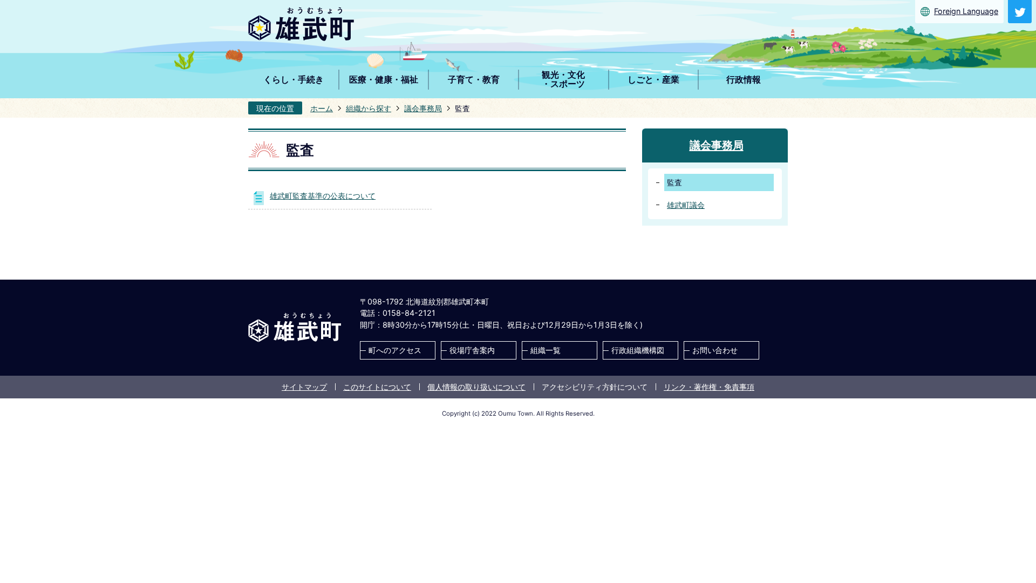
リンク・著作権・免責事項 (709, 386)
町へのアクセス (395, 350)
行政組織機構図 (637, 350)
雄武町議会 (686, 204)
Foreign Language (966, 11)
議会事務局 (423, 108)
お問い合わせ (715, 350)
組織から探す (368, 108)
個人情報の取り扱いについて (476, 386)
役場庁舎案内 (472, 350)
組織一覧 (545, 350)
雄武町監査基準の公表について (323, 195)
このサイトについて (377, 386)
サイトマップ (304, 386)
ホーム (321, 108)
